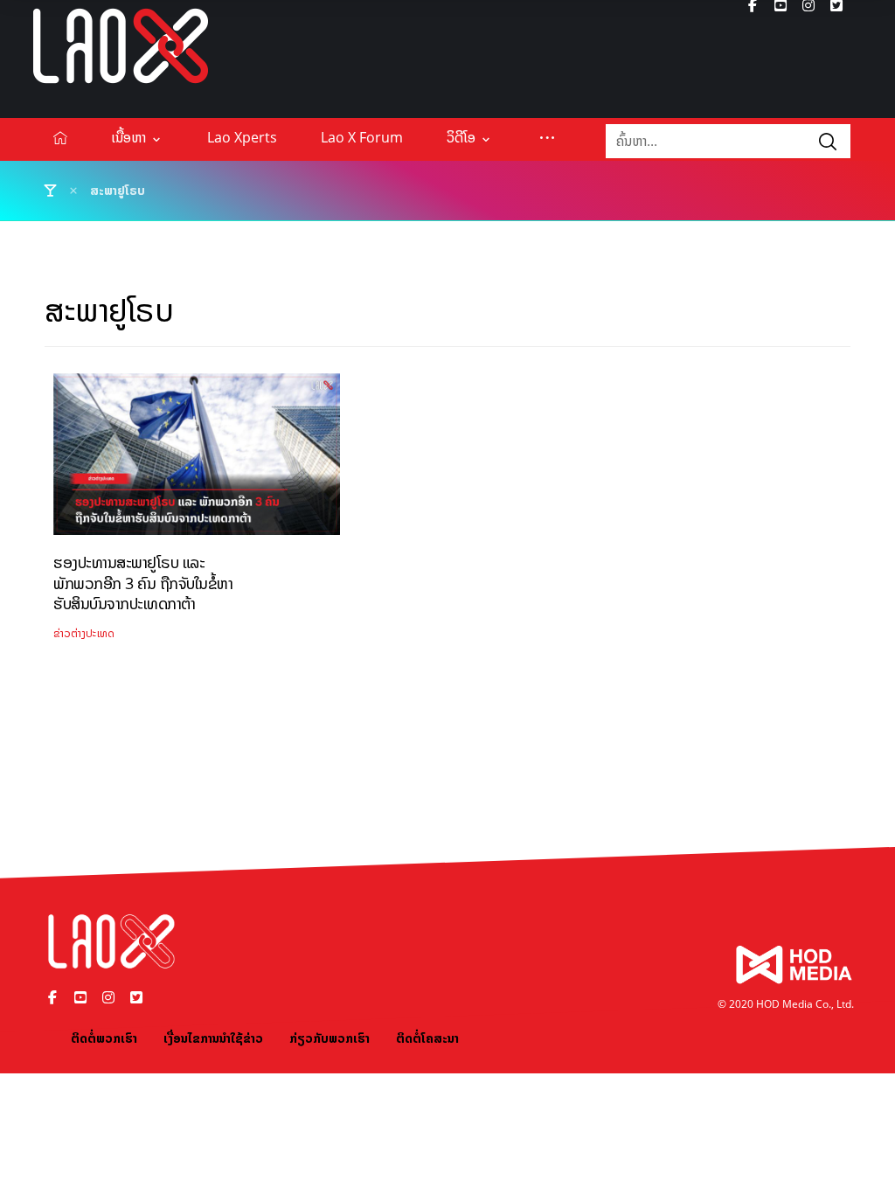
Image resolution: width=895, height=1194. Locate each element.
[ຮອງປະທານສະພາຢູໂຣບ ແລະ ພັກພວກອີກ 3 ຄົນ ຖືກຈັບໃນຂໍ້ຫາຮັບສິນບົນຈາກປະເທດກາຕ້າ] (196, 460)
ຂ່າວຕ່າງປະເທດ (83, 633)
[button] (547, 137)
